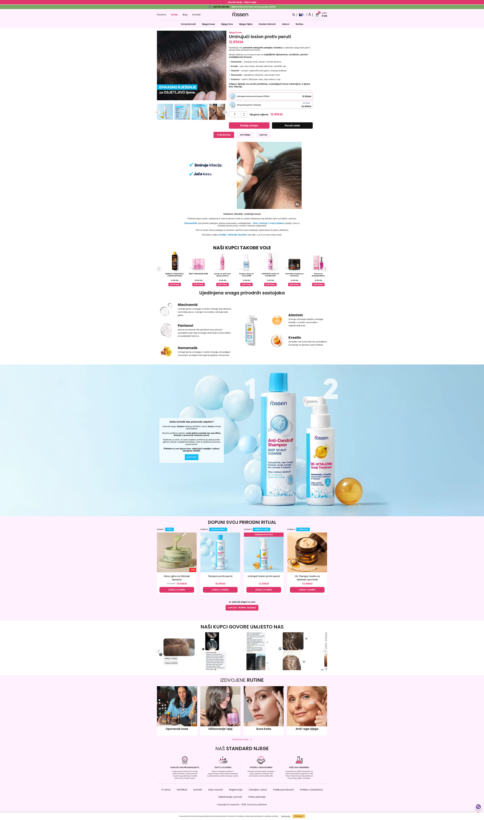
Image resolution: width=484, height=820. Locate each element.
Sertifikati (182, 789)
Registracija (235, 789)
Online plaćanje (256, 796)
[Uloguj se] (309, 15)
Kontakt (196, 14)
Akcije (174, 14)
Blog (185, 14)
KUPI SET (191, 457)
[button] (165, 112)
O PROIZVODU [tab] (224, 134)
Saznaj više (285, 816)
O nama (165, 789)
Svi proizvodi (188, 24)
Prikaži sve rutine (240, 739)
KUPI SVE (242, 607)
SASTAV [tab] (263, 134)
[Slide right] (225, 112)
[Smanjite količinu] (244, 113)
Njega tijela (245, 24)
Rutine (299, 24)
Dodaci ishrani (267, 24)
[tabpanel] (242, 189)
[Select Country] (301, 15)
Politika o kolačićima (311, 789)
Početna (161, 14)
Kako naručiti (215, 789)
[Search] (293, 14)
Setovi (285, 24)
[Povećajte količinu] (244, 115)
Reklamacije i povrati (230, 796)
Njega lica (227, 24)
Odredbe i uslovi (258, 789)
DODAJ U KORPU (177, 589)
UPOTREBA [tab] (245, 134)
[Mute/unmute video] (297, 204)
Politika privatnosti (283, 789)
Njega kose (208, 24)
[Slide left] (157, 112)
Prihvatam (299, 816)
